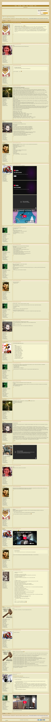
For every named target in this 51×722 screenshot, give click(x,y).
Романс (15, 345)
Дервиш (3, 164)
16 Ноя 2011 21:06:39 (18, 23)
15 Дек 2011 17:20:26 (18, 421)
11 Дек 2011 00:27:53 (18, 262)
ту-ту (3, 226)
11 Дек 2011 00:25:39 (18, 226)
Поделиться (14, 23)
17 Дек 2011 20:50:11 (18, 486)
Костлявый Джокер (5, 341)
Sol (2, 673)
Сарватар (3, 142)
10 (9, 20)
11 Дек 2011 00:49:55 (18, 280)
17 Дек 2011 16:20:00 (18, 465)
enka (3, 320)
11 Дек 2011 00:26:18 (18, 244)
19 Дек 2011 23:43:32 (18, 548)
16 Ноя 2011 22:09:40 (18, 65)
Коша (3, 23)
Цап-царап (4, 44)
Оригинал (14, 440)
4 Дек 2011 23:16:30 (18, 142)
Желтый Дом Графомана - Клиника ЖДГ (9, 18)
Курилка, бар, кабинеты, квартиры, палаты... (22, 18)
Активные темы (25, 7)
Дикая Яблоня (4, 399)
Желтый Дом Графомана (42, 10)
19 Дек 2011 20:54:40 (18, 528)
